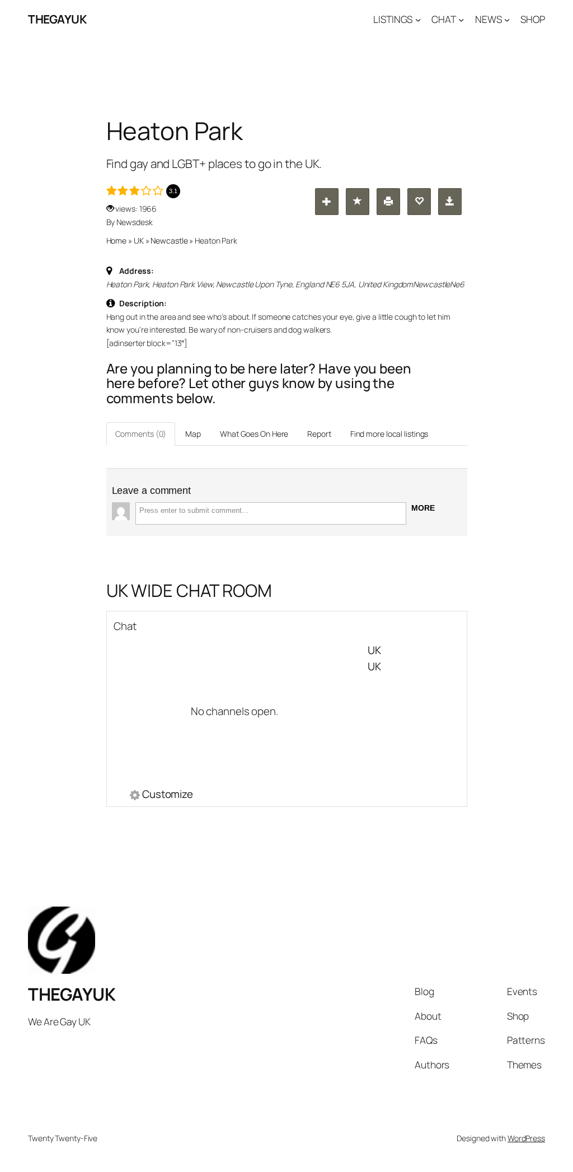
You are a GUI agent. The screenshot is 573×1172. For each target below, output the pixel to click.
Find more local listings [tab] (389, 433)
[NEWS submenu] (507, 19)
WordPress (526, 1138)
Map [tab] (193, 433)
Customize (167, 795)
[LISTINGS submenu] (418, 19)
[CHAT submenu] (461, 19)
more (423, 507)
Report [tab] (319, 433)
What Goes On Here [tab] (254, 433)
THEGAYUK (57, 19)
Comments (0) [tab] (141, 433)
